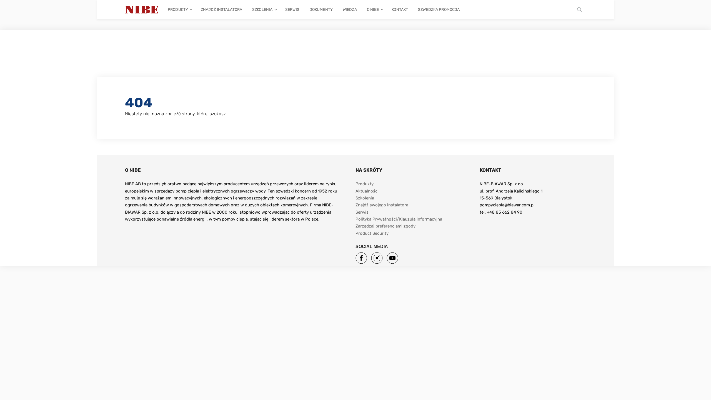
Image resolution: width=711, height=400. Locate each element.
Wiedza (350, 9)
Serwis (362, 212)
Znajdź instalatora (221, 9)
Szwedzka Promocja (439, 9)
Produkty (178, 9)
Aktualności (367, 191)
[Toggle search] (580, 10)
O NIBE (373, 9)
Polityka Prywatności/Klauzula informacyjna (399, 219)
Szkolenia (262, 9)
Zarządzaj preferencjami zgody (385, 226)
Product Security (372, 233)
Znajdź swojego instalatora (382, 205)
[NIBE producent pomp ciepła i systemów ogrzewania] (141, 10)
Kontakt (400, 9)
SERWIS (292, 9)
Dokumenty (321, 9)
